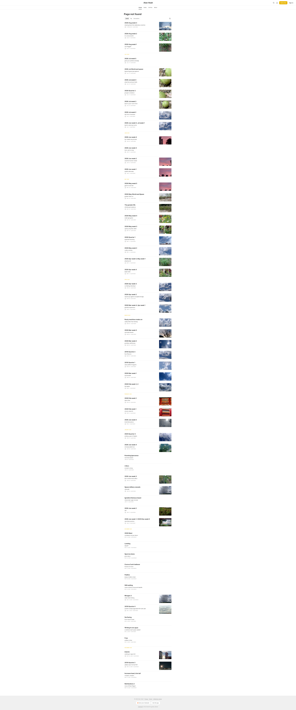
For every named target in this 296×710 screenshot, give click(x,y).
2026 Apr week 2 (131, 294)
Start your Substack (144, 703)
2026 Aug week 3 (131, 23)
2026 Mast (128, 533)
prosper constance (129, 93)
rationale (127, 489)
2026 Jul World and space (134, 69)
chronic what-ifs (129, 411)
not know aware (129, 457)
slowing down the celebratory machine (135, 25)
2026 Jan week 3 (131, 476)
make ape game (129, 218)
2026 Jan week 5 (131, 420)
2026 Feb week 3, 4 (131, 384)
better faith (127, 271)
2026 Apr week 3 (131, 284)
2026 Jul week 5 (130, 58)
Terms (150, 699)
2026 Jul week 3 (130, 101)
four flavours (128, 354)
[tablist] (132, 18)
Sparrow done (130, 554)
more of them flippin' (130, 686)
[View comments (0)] (136, 29)
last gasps (127, 386)
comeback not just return (131, 535)
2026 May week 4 (131, 216)
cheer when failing (129, 598)
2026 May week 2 (131, 248)
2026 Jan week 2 (131, 508)
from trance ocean (129, 619)
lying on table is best (130, 577)
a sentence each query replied (132, 630)
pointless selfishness (130, 343)
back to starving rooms (131, 125)
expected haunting (129, 239)
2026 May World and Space (134, 194)
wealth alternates (129, 171)
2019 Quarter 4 (130, 606)
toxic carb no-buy (129, 150)
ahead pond (128, 261)
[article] (148, 26)
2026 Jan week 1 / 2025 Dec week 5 (137, 519)
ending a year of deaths (131, 436)
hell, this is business (130, 114)
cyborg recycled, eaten (131, 228)
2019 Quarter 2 (130, 662)
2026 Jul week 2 (130, 112)
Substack (140, 706)
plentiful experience (130, 307)
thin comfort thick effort (131, 478)
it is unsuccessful (129, 36)
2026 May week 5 (131, 183)
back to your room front (131, 103)
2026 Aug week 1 (131, 44)
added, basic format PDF (131, 664)
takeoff (126, 545)
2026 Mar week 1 (131, 373)
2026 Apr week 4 (131, 269)
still (125, 510)
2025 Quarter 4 (130, 434)
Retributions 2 (130, 684)
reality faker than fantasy (131, 321)
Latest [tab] (127, 18)
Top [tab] (131, 18)
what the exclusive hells (131, 82)
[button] (140, 7)
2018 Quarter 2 (130, 352)
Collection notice (157, 699)
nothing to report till (130, 654)
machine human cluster (131, 160)
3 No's (127, 466)
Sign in (291, 3)
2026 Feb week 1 (130, 409)
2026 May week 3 (131, 226)
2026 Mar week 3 (131, 330)
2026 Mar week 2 (131, 341)
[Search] (273, 2)
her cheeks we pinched (131, 139)
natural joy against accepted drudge (134, 296)
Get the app (155, 703)
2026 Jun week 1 (131, 169)
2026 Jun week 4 (131, 137)
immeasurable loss (130, 447)
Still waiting (129, 585)
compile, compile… (130, 675)
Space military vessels (132, 487)
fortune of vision (129, 566)
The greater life (130, 205)
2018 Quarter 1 (130, 362)
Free (126, 638)
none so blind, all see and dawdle (133, 587)
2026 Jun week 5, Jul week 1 (135, 123)
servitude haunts (129, 332)
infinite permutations (130, 207)
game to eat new (129, 185)
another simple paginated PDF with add (135, 608)
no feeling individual (130, 286)
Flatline (127, 575)
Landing (127, 543)
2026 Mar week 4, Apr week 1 (135, 305)
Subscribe (283, 3)
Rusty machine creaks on (133, 319)
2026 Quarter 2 (130, 91)
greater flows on (129, 196)
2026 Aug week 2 (131, 34)
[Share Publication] (277, 2)
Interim (127, 652)
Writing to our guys (131, 628)
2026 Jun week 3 (131, 148)
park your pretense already (132, 60)
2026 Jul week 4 (130, 80)
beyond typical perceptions (132, 71)
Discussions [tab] (136, 18)
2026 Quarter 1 (130, 237)
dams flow (127, 400)
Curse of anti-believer (132, 564)
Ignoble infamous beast (133, 498)
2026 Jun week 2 (131, 158)
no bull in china (129, 468)
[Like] (126, 50)
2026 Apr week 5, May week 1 (135, 259)
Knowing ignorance (131, 455)
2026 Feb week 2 (131, 398)
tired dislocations (129, 422)
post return (128, 556)
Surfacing (128, 617)
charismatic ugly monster (131, 500)
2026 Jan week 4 (131, 445)
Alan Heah (135, 27)
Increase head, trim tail (133, 673)
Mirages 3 (128, 596)
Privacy (146, 699)
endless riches (128, 640)
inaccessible (128, 375)
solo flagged (128, 46)
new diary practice (129, 521)
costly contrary (128, 250)
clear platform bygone (130, 364)
